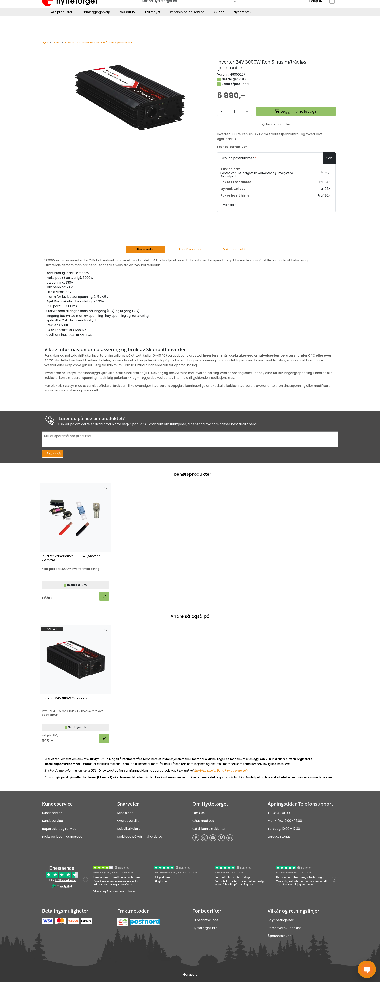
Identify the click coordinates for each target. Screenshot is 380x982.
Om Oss (198, 813)
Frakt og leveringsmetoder (63, 836)
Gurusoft (190, 974)
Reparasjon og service (187, 12)
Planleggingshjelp (96, 12)
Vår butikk (127, 12)
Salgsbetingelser (281, 920)
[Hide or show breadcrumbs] (135, 42)
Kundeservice (52, 820)
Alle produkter (60, 12)
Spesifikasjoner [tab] (190, 249)
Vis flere (229, 205)
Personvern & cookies (284, 928)
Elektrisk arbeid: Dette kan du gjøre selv (221, 770)
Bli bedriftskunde (205, 920)
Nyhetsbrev (242, 12)
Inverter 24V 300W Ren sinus (64, 698)
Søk (329, 158)
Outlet (219, 12)
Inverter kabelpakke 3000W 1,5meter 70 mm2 (71, 558)
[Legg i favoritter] (106, 630)
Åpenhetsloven (279, 936)
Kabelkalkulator (129, 828)
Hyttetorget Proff (206, 928)
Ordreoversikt (128, 820)
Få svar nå (53, 454)
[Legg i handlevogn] (104, 738)
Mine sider (125, 813)
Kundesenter (52, 813)
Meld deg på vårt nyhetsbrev (139, 836)
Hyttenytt (152, 12)
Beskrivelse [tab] (145, 249)
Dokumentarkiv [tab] (234, 249)
